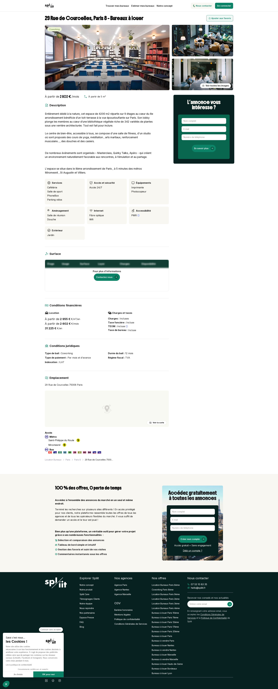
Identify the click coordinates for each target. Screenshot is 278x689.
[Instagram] (59, 680)
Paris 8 (77, 459)
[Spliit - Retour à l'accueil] (49, 5)
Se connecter (224, 6)
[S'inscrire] (229, 604)
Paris (68, 459)
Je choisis (18, 674)
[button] (6, 684)
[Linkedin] (46, 680)
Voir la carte (158, 423)
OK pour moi (48, 674)
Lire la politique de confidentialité (19, 665)
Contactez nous (104, 277)
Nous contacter (204, 6)
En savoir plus (201, 148)
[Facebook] (53, 680)
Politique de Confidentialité (214, 618)
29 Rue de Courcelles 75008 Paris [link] (99, 459)
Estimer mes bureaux (142, 5)
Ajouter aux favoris (221, 18)
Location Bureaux (53, 459)
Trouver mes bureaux (117, 5)
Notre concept (164, 5)
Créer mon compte (190, 539)
